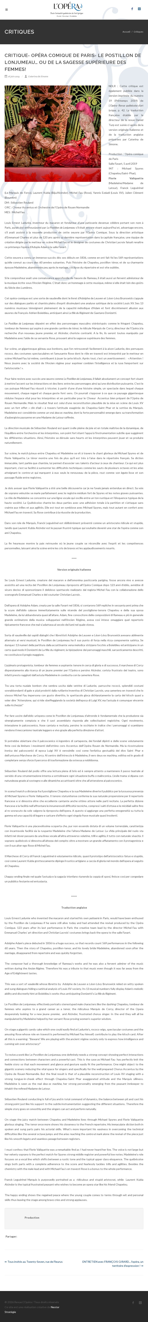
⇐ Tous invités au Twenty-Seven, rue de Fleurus (34, 1261)
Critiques (138, 31)
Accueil (126, 31)
